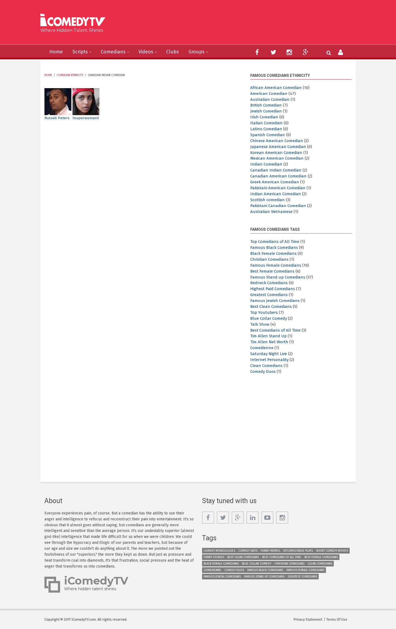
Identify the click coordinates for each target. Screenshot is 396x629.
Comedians (113, 52)
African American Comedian (276, 87)
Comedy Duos (263, 371)
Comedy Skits (248, 550)
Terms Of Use (336, 619)
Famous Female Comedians (275, 265)
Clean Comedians (266, 365)
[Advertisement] (239, 24)
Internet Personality (269, 359)
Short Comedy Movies (332, 550)
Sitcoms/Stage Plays (298, 550)
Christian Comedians (269, 259)
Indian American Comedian (275, 193)
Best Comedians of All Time (275, 330)
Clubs (172, 52)
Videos (145, 52)
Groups (196, 52)
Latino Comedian (266, 128)
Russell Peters (57, 118)
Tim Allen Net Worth (269, 341)
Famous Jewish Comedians (275, 300)
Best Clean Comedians (271, 306)
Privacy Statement (307, 619)
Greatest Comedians (269, 294)
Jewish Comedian (266, 111)
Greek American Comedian (274, 182)
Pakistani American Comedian (277, 187)
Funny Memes (270, 550)
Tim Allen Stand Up (268, 336)
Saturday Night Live (268, 353)
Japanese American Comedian (278, 146)
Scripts (80, 52)
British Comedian (266, 105)
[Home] (74, 20)
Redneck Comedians (269, 282)
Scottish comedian (267, 199)
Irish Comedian (264, 117)
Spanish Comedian (267, 134)
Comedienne (261, 347)
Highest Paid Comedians (272, 288)
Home (56, 52)
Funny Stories (214, 557)
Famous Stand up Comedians (277, 277)
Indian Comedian (266, 164)
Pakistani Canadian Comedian (278, 205)
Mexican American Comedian (277, 158)
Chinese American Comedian (276, 140)
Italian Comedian (266, 123)
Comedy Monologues (219, 550)
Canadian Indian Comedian (275, 170)
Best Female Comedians (272, 271)
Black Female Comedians (273, 253)
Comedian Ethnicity (70, 75)
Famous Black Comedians (274, 247)
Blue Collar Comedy (268, 318)
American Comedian (268, 93)
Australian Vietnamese (271, 211)
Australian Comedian (270, 99)
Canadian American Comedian (278, 176)
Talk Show (259, 324)
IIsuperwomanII (85, 118)
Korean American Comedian (276, 152)
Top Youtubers (264, 312)
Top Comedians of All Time (274, 241)
